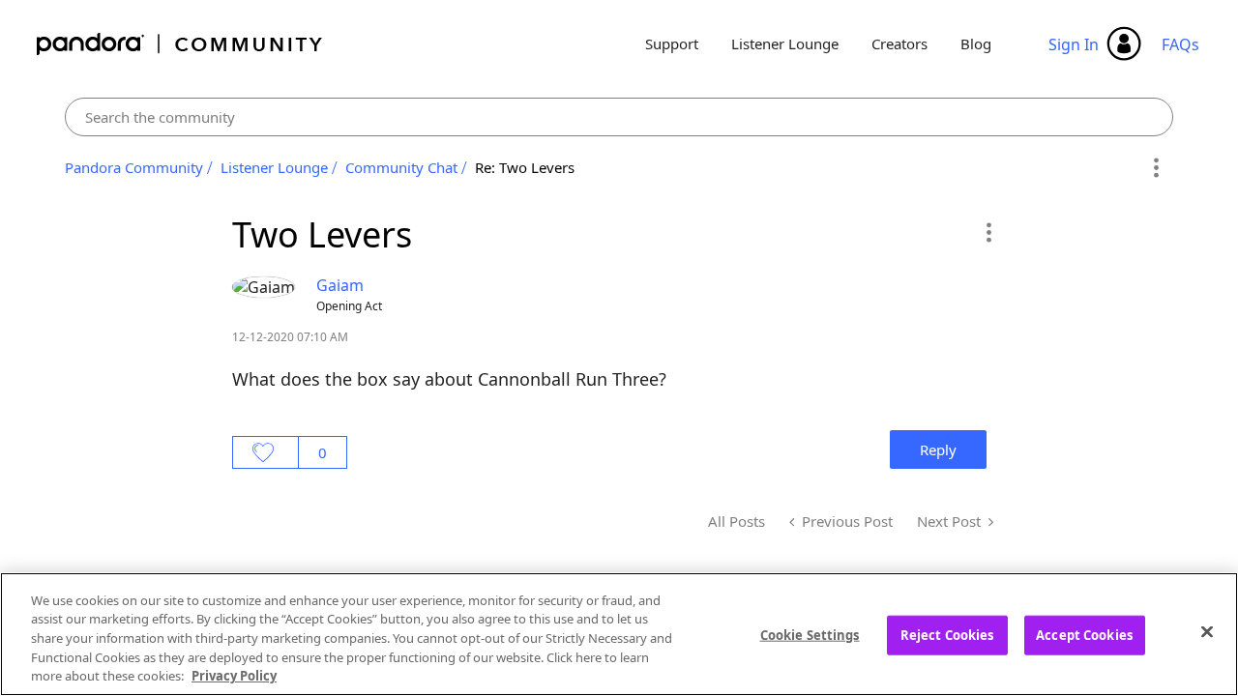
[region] (619, 634)
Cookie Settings (810, 635)
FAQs (1180, 44)
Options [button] (1155, 168)
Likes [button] (265, 452)
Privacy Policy (234, 675)
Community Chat (401, 167)
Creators (899, 43)
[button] (988, 232)
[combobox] (619, 117)
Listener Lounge (785, 43)
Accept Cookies (1084, 635)
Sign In (1073, 44)
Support (671, 43)
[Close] (1207, 632)
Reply (938, 449)
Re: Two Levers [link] (525, 167)
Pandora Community (180, 44)
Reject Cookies (947, 635)
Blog (975, 43)
